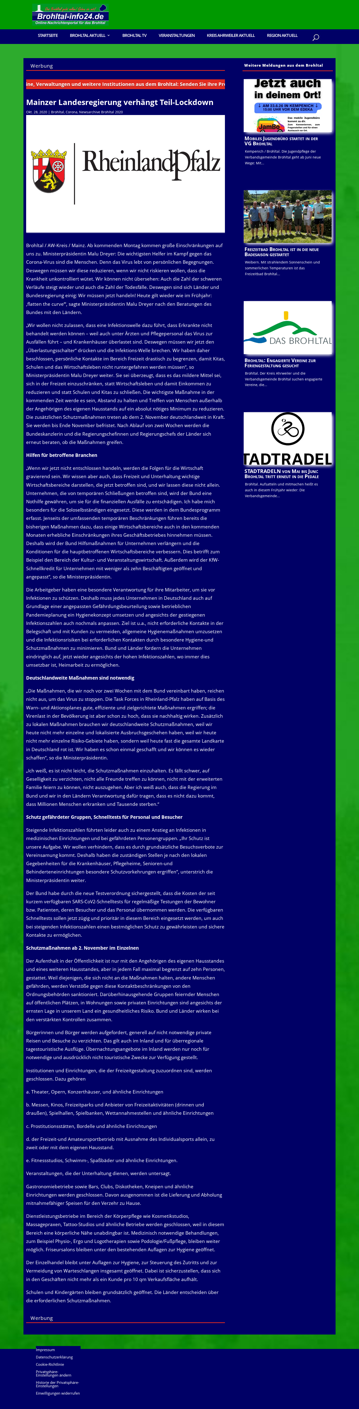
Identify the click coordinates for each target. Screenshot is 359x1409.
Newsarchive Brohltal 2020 (101, 112)
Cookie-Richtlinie (50, 1365)
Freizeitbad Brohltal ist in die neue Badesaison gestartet (281, 252)
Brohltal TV (134, 35)
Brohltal (57, 112)
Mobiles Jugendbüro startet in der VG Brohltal (281, 141)
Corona (71, 112)
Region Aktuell (282, 35)
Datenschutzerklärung (54, 1357)
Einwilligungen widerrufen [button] (58, 1393)
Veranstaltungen (177, 35)
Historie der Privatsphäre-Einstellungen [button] (57, 1384)
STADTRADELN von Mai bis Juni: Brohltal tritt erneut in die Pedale (281, 474)
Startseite (48, 35)
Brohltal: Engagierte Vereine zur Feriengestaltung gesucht (280, 363)
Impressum (45, 1350)
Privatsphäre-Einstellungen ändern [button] (53, 1373)
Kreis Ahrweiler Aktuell (231, 35)
